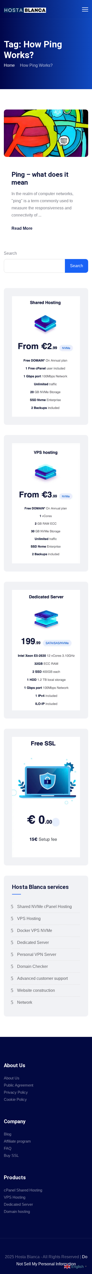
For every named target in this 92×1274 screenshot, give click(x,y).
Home (9, 65)
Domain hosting (17, 1211)
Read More (22, 228)
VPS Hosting (29, 918)
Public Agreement (18, 1085)
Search (10, 253)
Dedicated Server (33, 942)
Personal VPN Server (36, 954)
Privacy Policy (16, 1092)
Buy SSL (11, 1155)
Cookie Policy (15, 1099)
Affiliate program (17, 1141)
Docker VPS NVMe (34, 930)
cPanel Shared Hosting (23, 1190)
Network (24, 1002)
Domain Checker (32, 966)
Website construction (36, 990)
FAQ (8, 1148)
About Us (11, 1078)
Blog (7, 1134)
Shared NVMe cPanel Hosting (44, 906)
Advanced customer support (42, 978)
